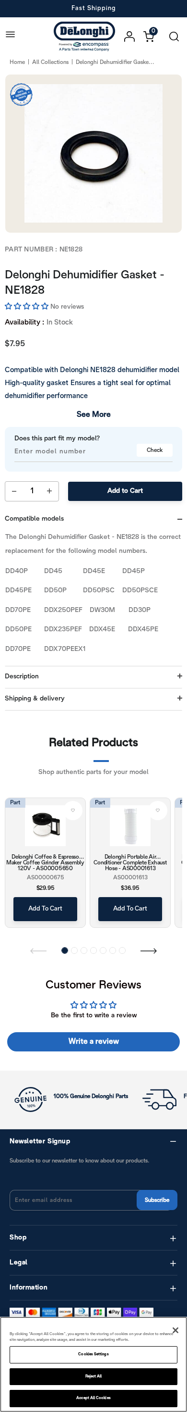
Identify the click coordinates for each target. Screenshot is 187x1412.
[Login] (133, 36)
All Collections (50, 62)
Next (149, 950)
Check (155, 450)
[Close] (175, 1330)
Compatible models (34, 519)
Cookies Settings (93, 1354)
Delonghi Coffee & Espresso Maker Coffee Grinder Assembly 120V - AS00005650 (45, 862)
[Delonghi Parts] (87, 36)
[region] (93, 1364)
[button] (27, 306)
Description (22, 677)
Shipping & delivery (35, 699)
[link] (72, 810)
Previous (38, 950)
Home (17, 62)
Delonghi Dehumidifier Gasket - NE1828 (84, 283)
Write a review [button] (94, 1041)
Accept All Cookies (93, 1398)
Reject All (93, 1376)
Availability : (24, 322)
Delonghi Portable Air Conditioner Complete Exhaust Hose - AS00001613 (130, 862)
